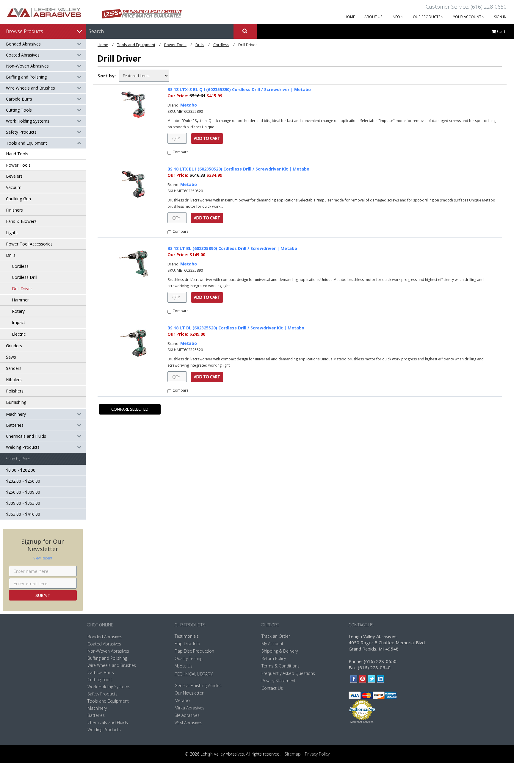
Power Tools (18, 165)
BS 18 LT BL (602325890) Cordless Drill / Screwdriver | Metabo (232, 248)
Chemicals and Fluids (26, 436)
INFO (396, 16)
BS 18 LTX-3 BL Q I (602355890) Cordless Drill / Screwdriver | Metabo (239, 89)
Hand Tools (17, 154)
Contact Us (272, 688)
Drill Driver (22, 288)
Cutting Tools (19, 110)
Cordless (20, 266)
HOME (349, 16)
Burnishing (16, 402)
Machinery (16, 414)
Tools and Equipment (26, 143)
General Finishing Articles (198, 685)
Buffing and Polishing (26, 77)
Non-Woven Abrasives (27, 66)
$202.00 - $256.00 (23, 481)
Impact (18, 322)
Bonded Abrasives (23, 44)
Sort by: (107, 76)
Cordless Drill (24, 277)
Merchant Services (362, 721)
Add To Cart (207, 138)
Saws (11, 357)
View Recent (42, 558)
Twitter (371, 679)
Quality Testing (188, 658)
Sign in (500, 16)
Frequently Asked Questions (288, 673)
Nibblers (14, 379)
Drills (10, 255)
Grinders (14, 345)
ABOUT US (373, 16)
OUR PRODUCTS (427, 16)
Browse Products (24, 31)
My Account (272, 643)
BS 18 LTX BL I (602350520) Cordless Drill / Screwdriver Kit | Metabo (238, 169)
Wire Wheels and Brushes (30, 88)
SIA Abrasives (187, 715)
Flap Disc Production (194, 651)
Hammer (20, 300)
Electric (19, 334)
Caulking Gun (18, 198)
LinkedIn (380, 679)
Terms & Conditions (280, 666)
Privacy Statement (278, 681)
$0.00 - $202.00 (20, 470)
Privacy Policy (317, 754)
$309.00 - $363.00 (23, 503)
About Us (183, 666)
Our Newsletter (189, 693)
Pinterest (362, 679)
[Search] (245, 31)
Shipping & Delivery (279, 651)
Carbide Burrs (19, 99)
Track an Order (275, 636)
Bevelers (14, 176)
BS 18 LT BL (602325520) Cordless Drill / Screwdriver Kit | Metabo (235, 328)
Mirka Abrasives (189, 708)
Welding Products (23, 447)
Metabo (188, 105)
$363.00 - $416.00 (23, 514)
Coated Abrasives (23, 55)
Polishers (14, 391)
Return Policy (273, 658)
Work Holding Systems (27, 121)
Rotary (18, 311)
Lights (12, 232)
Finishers (14, 210)
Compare (181, 151)
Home (103, 44)
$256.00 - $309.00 (23, 492)
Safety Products (21, 132)
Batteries (14, 425)
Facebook (354, 679)
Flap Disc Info (187, 643)
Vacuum (13, 187)
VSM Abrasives (188, 723)
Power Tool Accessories (29, 244)
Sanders (13, 368)
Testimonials (187, 636)
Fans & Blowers (21, 221)
